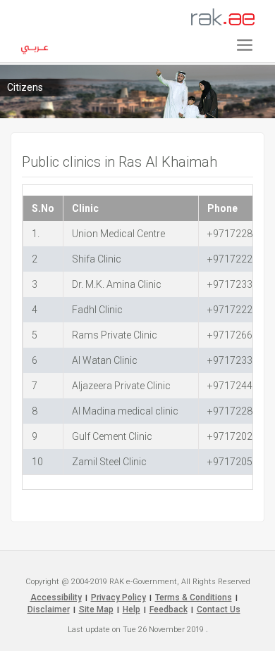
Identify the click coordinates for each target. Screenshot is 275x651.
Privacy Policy (118, 597)
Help (131, 609)
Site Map (96, 609)
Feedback (168, 609)
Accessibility (56, 597)
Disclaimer (49, 609)
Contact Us (218, 609)
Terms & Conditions (193, 597)
